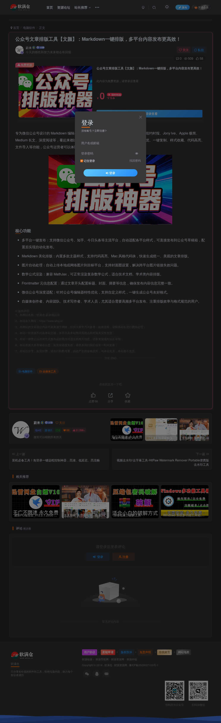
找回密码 (135, 160)
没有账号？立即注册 (93, 130)
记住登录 (89, 161)
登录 (112, 173)
